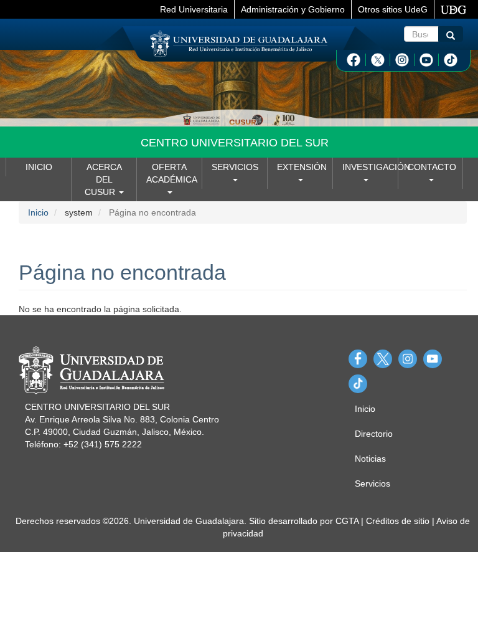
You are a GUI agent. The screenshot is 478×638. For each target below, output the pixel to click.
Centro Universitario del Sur (235, 142)
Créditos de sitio (397, 521)
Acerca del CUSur (103, 179)
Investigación (370, 167)
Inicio (39, 167)
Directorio (374, 434)
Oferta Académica (171, 173)
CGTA (346, 521)
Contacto (432, 167)
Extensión (302, 167)
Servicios (235, 167)
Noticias (370, 459)
